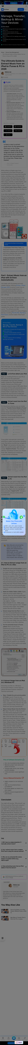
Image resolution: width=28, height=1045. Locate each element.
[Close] (5, 510)
